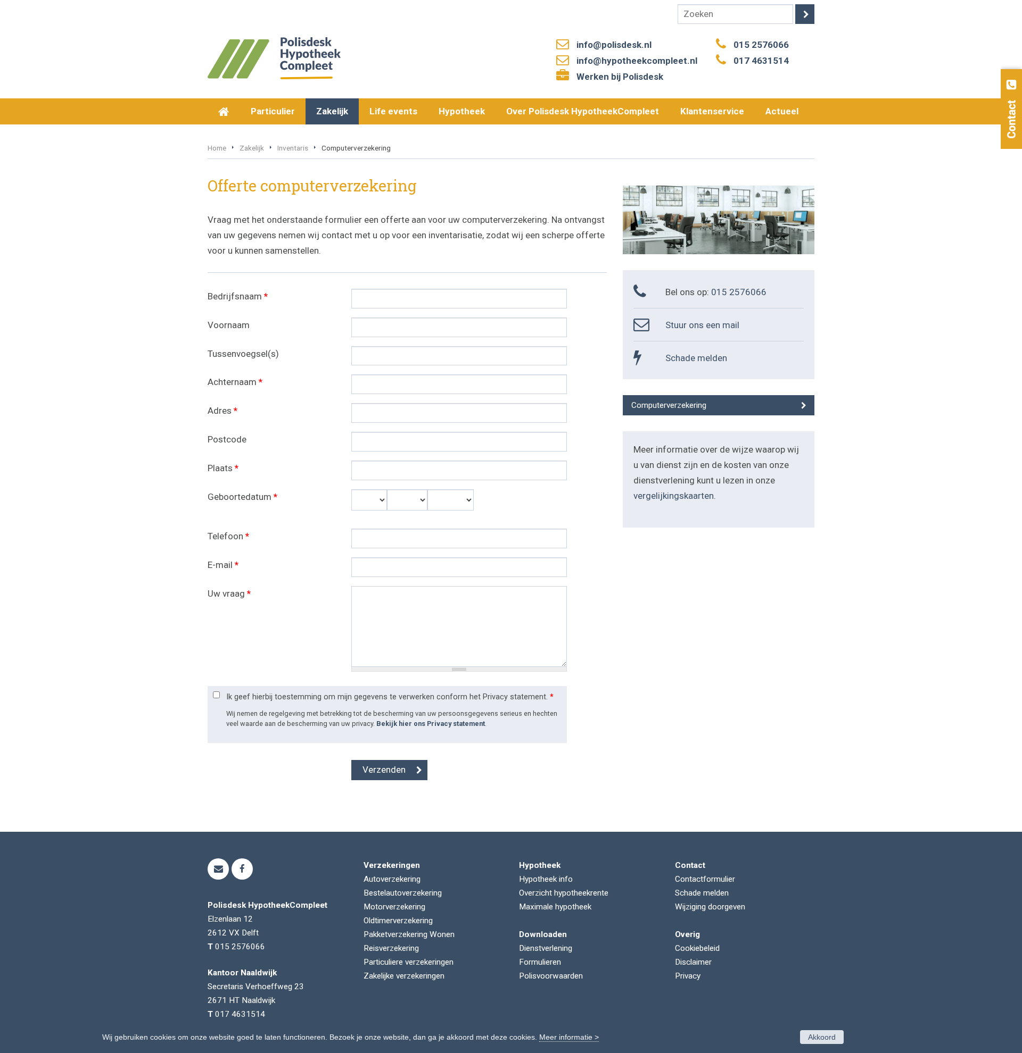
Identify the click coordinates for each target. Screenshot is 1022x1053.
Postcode (227, 439)
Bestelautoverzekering (403, 893)
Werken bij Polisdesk (619, 76)
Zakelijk (252, 148)
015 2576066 (761, 44)
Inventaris (292, 148)
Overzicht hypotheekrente (563, 893)
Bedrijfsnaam (238, 296)
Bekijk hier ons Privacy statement (430, 724)
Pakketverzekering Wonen (409, 934)
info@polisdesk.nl (614, 44)
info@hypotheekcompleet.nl (636, 60)
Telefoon (228, 536)
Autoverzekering (392, 879)
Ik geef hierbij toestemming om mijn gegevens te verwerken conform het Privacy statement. (390, 696)
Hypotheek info (546, 879)
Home (217, 148)
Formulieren (540, 962)
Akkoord (822, 1037)
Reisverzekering (391, 948)
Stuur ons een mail (702, 325)
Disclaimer (693, 962)
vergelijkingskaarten (673, 495)
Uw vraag (229, 593)
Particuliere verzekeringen (409, 962)
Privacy (687, 976)
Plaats (223, 468)
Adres (222, 410)
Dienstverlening (545, 948)
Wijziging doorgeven (710, 907)
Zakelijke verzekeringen (404, 976)
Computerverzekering (668, 405)
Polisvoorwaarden (551, 976)
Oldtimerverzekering (398, 920)
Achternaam (235, 382)
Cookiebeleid (697, 948)
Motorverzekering (394, 907)
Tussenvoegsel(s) (243, 353)
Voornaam (229, 325)
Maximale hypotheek (555, 907)
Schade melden (696, 358)
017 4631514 (761, 60)
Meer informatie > (569, 1037)
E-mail (223, 564)
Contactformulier (705, 879)
